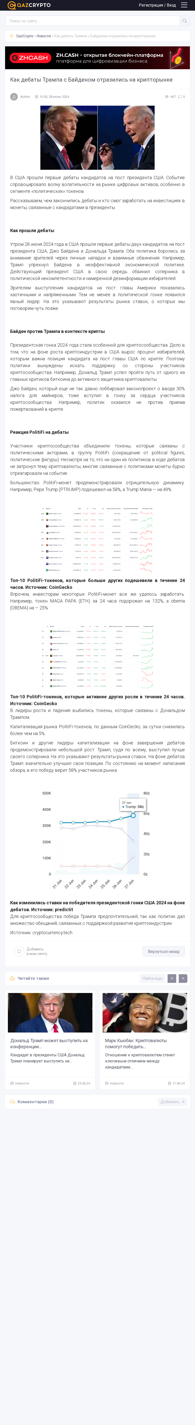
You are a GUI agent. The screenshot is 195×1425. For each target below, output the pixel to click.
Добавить (37, 951)
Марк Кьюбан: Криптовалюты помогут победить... (136, 1043)
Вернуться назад (164, 951)
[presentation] (172, 978)
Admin (25, 97)
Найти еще (152, 978)
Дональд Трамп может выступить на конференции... (49, 1043)
